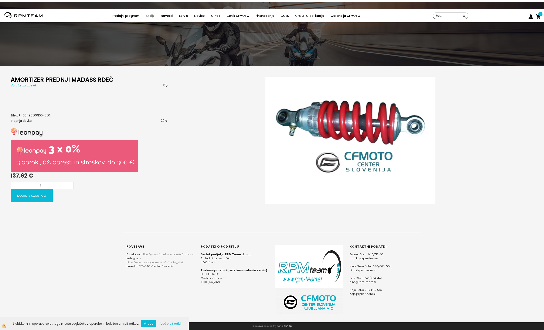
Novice (199, 16)
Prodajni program (125, 16)
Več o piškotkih (171, 323)
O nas (215, 16)
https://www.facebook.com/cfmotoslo (168, 254)
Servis (183, 16)
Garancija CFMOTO (345, 16)
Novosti (167, 16)
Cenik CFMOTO (238, 16)
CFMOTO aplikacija (309, 16)
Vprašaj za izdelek (24, 85)
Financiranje (265, 16)
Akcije (150, 16)
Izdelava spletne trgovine (267, 326)
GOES (284, 16)
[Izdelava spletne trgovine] (287, 326)
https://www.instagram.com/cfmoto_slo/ (154, 262)
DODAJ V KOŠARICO (31, 196)
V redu (148, 323)
